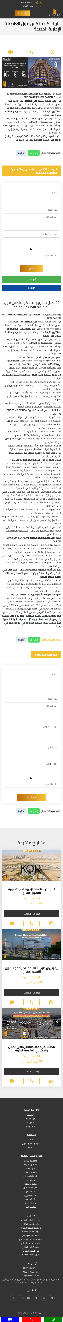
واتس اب (33, 153)
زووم (30, 288)
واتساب (30, 279)
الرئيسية (30, 1115)
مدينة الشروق (30, 1195)
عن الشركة (30, 1119)
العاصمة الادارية (30, 1161)
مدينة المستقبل (30, 1188)
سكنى (30, 1140)
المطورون (30, 1126)
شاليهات (30, 1147)
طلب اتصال (22, 13)
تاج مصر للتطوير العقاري (30, 1228)
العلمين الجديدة (30, 1165)
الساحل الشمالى (30, 1176)
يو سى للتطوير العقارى (30, 1220)
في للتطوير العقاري (30, 1251)
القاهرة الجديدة (30, 1172)
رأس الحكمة (30, 1203)
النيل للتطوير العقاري (30, 1255)
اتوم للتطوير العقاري (30, 1232)
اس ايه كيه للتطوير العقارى (30, 1239)
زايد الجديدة (30, 1199)
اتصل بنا (30, 1122)
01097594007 (28, 2)
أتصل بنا (21, 153)
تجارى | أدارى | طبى (30, 1143)
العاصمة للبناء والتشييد (30, 1235)
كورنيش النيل (30, 1207)
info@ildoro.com (30, 6)
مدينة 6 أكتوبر (30, 1184)
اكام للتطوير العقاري (30, 1224)
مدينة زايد (30, 1180)
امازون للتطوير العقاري (30, 1243)
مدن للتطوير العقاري (30, 1247)
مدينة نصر (30, 1191)
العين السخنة (30, 1168)
